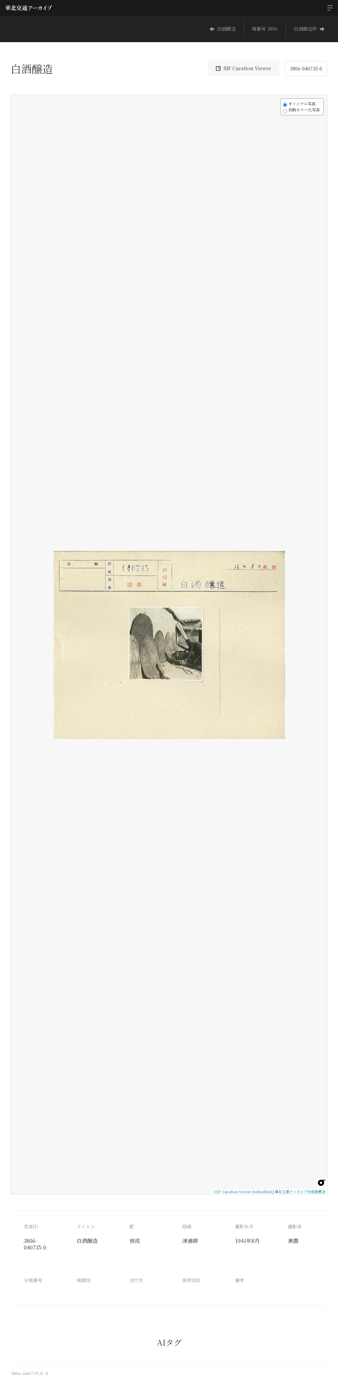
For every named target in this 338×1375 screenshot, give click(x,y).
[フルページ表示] (20, 128)
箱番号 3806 (265, 28)
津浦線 (190, 1241)
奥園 (293, 1241)
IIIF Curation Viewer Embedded (243, 1191)
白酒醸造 (226, 28)
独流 (134, 1241)
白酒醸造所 (305, 28)
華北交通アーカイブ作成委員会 (300, 1191)
